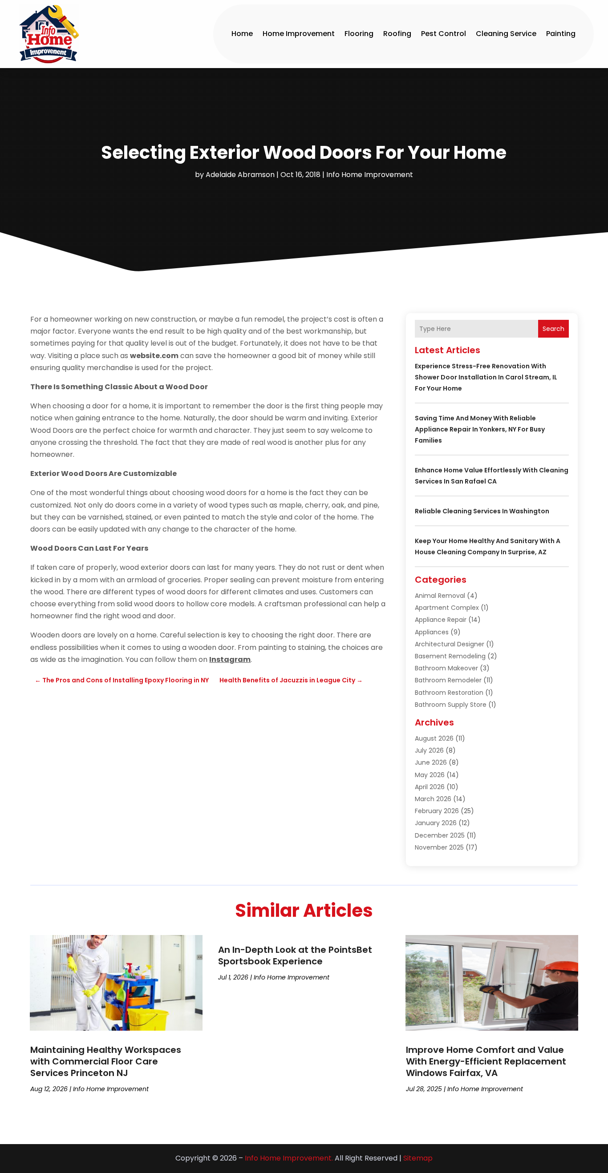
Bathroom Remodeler (448, 680)
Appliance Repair (440, 619)
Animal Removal (440, 595)
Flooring (359, 33)
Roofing (397, 33)
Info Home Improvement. (289, 1158)
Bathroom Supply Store (450, 704)
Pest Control (443, 33)
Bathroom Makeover (446, 668)
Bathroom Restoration (449, 692)
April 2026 (430, 786)
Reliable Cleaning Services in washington (482, 511)
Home (242, 33)
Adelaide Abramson (240, 174)
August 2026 (434, 738)
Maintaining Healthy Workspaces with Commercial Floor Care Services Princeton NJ (105, 1061)
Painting (561, 33)
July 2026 (429, 750)
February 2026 (437, 810)
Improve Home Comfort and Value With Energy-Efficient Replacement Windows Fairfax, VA (486, 1061)
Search (553, 328)
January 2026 (436, 822)
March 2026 (433, 798)
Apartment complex (447, 607)
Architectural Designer (449, 644)
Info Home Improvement (369, 174)
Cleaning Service (506, 33)
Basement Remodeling (450, 656)
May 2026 (430, 774)
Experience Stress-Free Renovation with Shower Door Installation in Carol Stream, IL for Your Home (486, 377)
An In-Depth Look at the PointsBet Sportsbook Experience (295, 955)
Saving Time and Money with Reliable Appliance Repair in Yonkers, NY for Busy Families (480, 429)
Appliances (432, 632)
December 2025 (440, 835)
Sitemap (418, 1158)
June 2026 (431, 762)
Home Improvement (299, 33)
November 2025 (439, 847)
